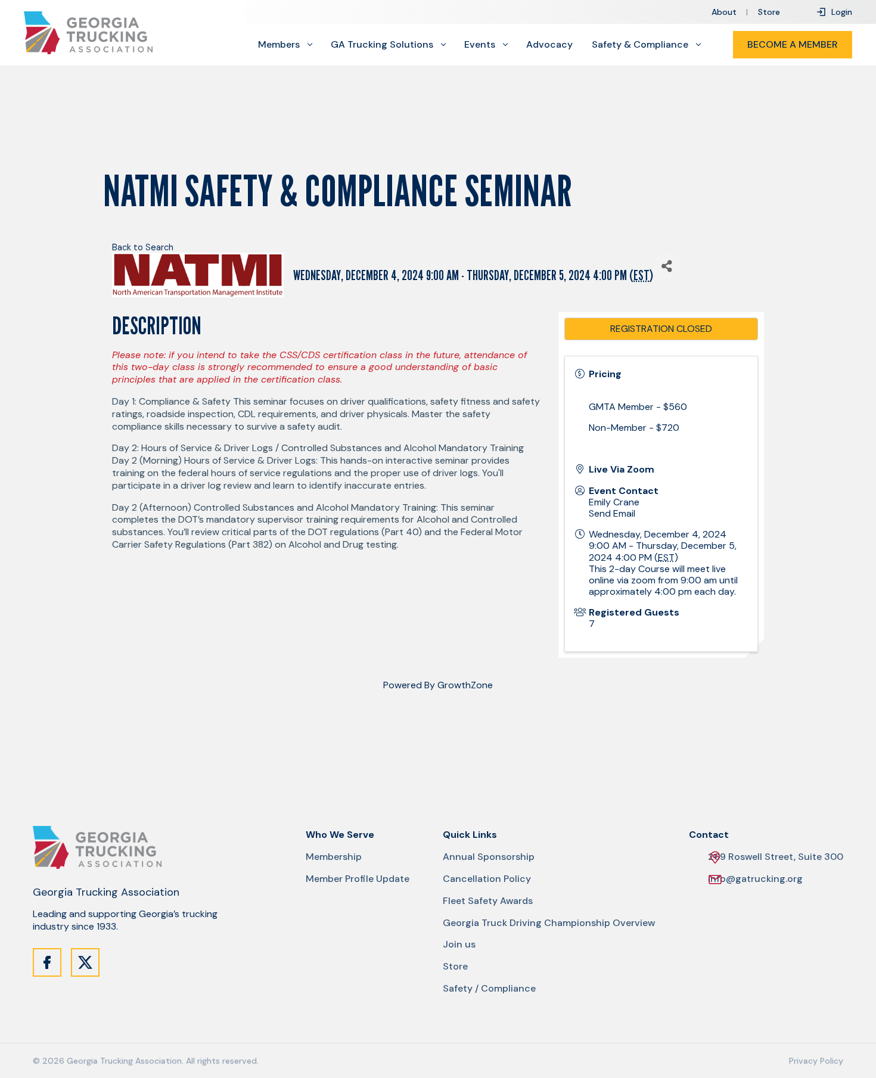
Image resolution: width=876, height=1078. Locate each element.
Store (769, 12)
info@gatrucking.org (755, 879)
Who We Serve (340, 835)
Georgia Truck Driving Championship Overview (549, 923)
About (724, 12)
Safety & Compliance (640, 45)
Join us (459, 944)
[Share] (666, 266)
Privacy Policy (816, 1060)
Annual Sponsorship (489, 857)
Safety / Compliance (489, 989)
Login (841, 12)
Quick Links (470, 835)
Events (479, 45)
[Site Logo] (88, 32)
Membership (334, 857)
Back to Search (142, 247)
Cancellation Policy (487, 879)
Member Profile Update (357, 879)
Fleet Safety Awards (488, 901)
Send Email (612, 513)
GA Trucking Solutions (382, 45)
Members (279, 45)
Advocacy (549, 45)
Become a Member (792, 44)
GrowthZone (465, 685)
